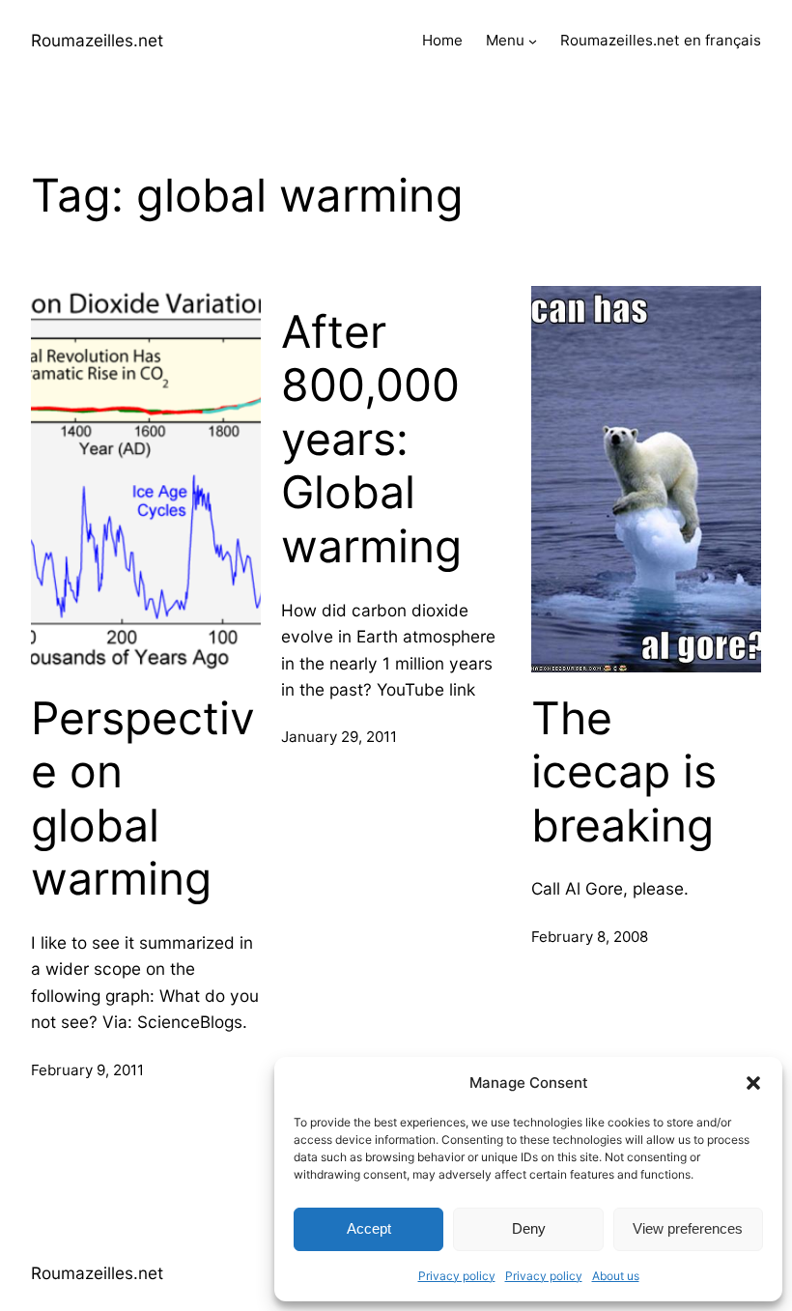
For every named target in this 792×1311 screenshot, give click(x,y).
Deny (529, 1228)
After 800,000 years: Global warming (371, 439)
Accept (369, 1228)
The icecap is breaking (624, 772)
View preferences (688, 1228)
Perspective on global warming (143, 799)
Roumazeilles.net (97, 40)
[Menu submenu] (532, 41)
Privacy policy (456, 1275)
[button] (753, 1083)
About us (615, 1275)
